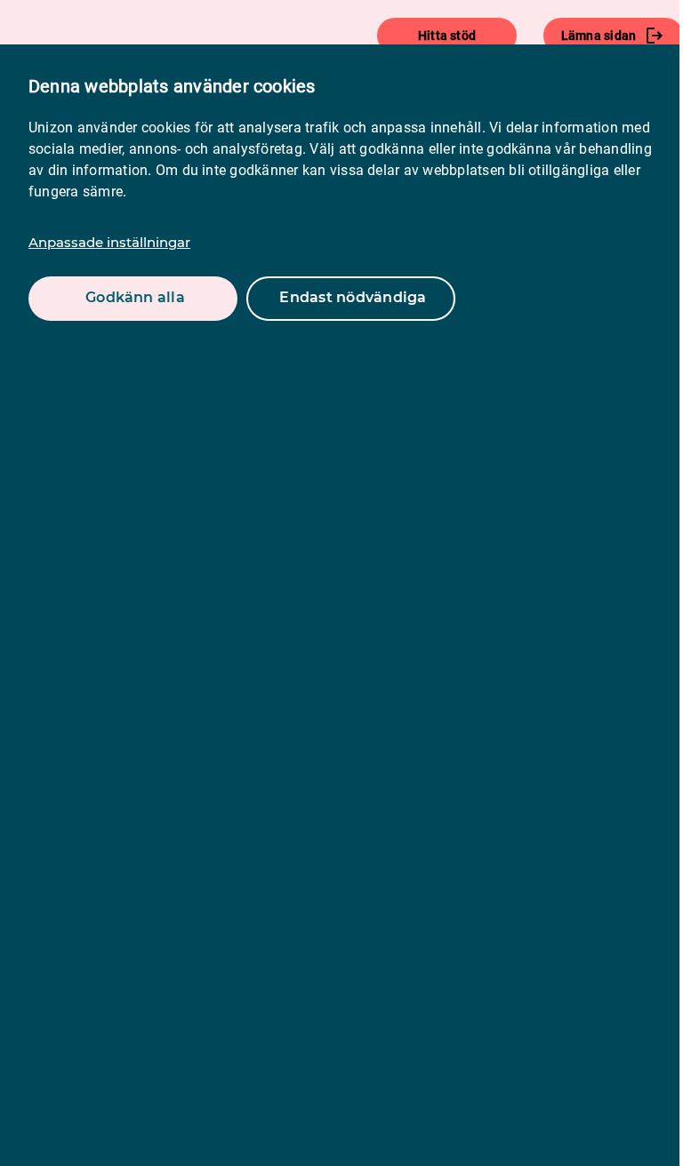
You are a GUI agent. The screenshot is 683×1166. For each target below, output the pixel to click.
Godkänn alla (135, 297)
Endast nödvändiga (352, 297)
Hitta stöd (447, 35)
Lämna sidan (599, 35)
